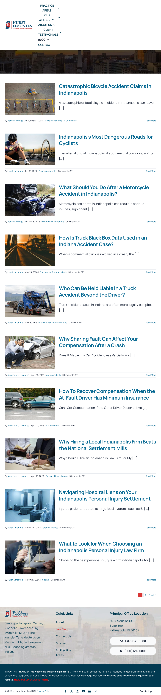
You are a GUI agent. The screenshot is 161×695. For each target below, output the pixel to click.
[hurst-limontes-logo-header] (19, 22)
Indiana (45, 579)
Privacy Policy (43, 690)
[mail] (95, 691)
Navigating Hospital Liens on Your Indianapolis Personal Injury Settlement (105, 495)
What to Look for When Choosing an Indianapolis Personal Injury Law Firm (101, 547)
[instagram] (77, 691)
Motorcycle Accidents (53, 221)
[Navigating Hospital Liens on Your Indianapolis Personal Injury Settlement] (30, 505)
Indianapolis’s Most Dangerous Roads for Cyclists (106, 140)
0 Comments (70, 120)
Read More (151, 120)
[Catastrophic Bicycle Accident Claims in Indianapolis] (30, 99)
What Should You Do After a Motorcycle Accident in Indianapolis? (104, 190)
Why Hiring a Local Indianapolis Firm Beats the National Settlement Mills (107, 445)
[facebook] (65, 691)
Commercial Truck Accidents (53, 272)
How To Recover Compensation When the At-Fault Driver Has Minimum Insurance (107, 394)
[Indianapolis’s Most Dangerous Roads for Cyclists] (30, 149)
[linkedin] (89, 691)
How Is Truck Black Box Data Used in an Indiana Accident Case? (103, 241)
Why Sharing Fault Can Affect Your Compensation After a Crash (98, 342)
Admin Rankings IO (16, 120)
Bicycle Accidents (53, 120)
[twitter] (71, 691)
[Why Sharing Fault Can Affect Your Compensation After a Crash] (30, 352)
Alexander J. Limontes (18, 375)
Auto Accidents (53, 375)
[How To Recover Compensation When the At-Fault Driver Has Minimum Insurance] (30, 404)
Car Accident (52, 425)
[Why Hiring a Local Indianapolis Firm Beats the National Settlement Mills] (30, 454)
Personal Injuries (50, 527)
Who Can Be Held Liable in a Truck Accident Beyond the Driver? (97, 291)
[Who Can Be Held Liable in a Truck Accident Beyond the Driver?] (30, 301)
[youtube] (83, 691)
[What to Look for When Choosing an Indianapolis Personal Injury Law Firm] (30, 557)
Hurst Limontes (15, 171)
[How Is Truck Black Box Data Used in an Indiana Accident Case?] (30, 250)
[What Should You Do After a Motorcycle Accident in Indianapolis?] (30, 200)
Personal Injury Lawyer (57, 476)
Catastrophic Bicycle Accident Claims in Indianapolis (105, 89)
